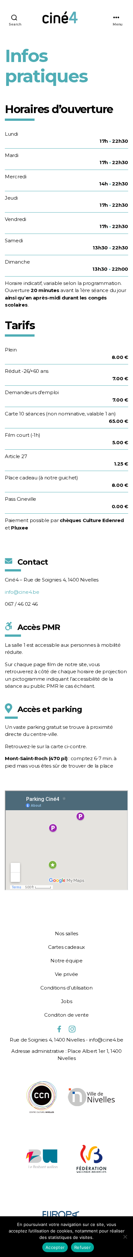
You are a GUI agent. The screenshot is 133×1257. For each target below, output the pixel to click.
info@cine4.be (22, 592)
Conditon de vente (66, 1015)
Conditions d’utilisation (66, 988)
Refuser (82, 1247)
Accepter (55, 1247)
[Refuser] (125, 1236)
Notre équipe (66, 961)
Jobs (66, 1001)
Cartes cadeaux (66, 947)
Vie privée (66, 974)
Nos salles (66, 933)
